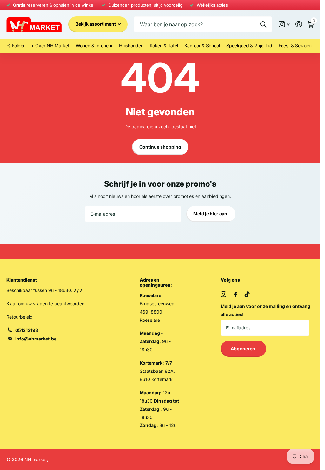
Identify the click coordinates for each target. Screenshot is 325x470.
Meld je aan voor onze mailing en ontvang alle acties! (265, 310)
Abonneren (243, 348)
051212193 (26, 330)
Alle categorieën (94, 46)
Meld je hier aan (210, 213)
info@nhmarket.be (35, 338)
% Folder (15, 45)
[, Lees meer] (284, 24)
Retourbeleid (19, 317)
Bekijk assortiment (96, 24)
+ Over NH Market (50, 45)
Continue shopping (160, 146)
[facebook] (235, 294)
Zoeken (263, 24)
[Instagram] (223, 294)
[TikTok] (247, 294)
